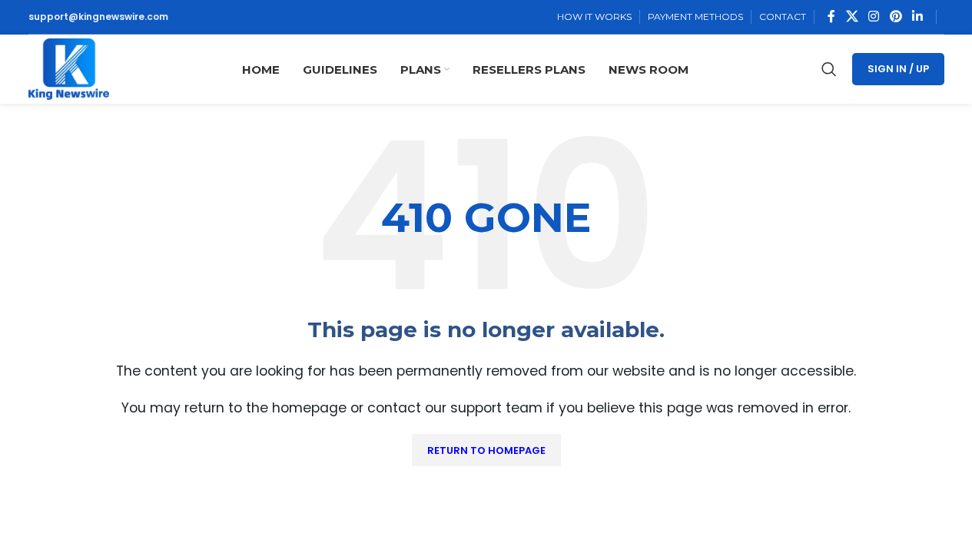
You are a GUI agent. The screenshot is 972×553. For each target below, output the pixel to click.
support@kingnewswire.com (98, 16)
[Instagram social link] (874, 16)
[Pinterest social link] (895, 16)
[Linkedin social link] (917, 16)
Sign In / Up (898, 68)
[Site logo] (68, 68)
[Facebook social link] (831, 16)
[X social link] (852, 16)
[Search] (829, 69)
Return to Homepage (486, 450)
